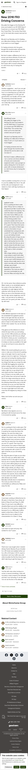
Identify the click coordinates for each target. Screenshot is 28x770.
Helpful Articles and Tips (14, 712)
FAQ (14, 674)
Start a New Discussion (14, 596)
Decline (16, 767)
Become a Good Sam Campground (14, 686)
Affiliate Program (14, 683)
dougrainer (8, 493)
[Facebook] (6, 655)
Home (14, 665)
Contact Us (14, 671)
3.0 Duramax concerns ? (12, 634)
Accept (23, 767)
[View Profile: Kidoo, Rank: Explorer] (3, 407)
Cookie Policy (18, 760)
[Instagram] (21, 655)
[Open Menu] (26, 7)
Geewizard (16, 641)
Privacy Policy (15, 738)
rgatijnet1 (7, 422)
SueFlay (16, 624)
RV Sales (14, 696)
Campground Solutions (14, 708)
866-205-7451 (15, 722)
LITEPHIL (15, 636)
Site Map (14, 677)
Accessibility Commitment (15, 750)
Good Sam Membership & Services (14, 705)
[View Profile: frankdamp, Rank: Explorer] (3, 84)
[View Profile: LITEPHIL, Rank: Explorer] (2, 634)
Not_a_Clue (8, 112)
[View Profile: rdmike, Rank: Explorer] (3, 197)
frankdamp (8, 84)
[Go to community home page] (7, 2)
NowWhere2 (9, 10)
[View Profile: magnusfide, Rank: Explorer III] (2, 628)
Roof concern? (9, 639)
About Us (14, 668)
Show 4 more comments (8, 586)
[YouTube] (16, 655)
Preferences (8, 767)
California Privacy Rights (15, 741)
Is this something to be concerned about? (15, 622)
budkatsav (16, 647)
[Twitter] (11, 655)
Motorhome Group (7, 6)
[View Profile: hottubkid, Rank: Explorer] (3, 525)
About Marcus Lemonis (14, 692)
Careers (15, 729)
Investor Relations (15, 744)
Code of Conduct (14, 680)
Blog (10, 729)
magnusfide (16, 630)
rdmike (7, 196)
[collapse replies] (14, 83)
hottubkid (7, 524)
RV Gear (14, 699)
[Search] (14, 2)
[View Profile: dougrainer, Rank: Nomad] (3, 494)
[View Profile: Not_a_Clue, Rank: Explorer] (3, 113)
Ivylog (6, 309)
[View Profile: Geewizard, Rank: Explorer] (2, 640)
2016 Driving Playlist (11, 628)
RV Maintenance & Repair (14, 702)
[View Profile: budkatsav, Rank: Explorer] (2, 646)
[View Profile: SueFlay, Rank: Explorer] (2, 623)
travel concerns (9, 645)
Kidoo (6, 406)
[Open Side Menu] (2, 2)
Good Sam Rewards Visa (14, 689)
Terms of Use (15, 747)
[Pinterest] (14, 658)
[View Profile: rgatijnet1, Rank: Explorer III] (3, 423)
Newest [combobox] (23, 80)
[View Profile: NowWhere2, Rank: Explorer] (3, 12)
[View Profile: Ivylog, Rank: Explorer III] (3, 310)
